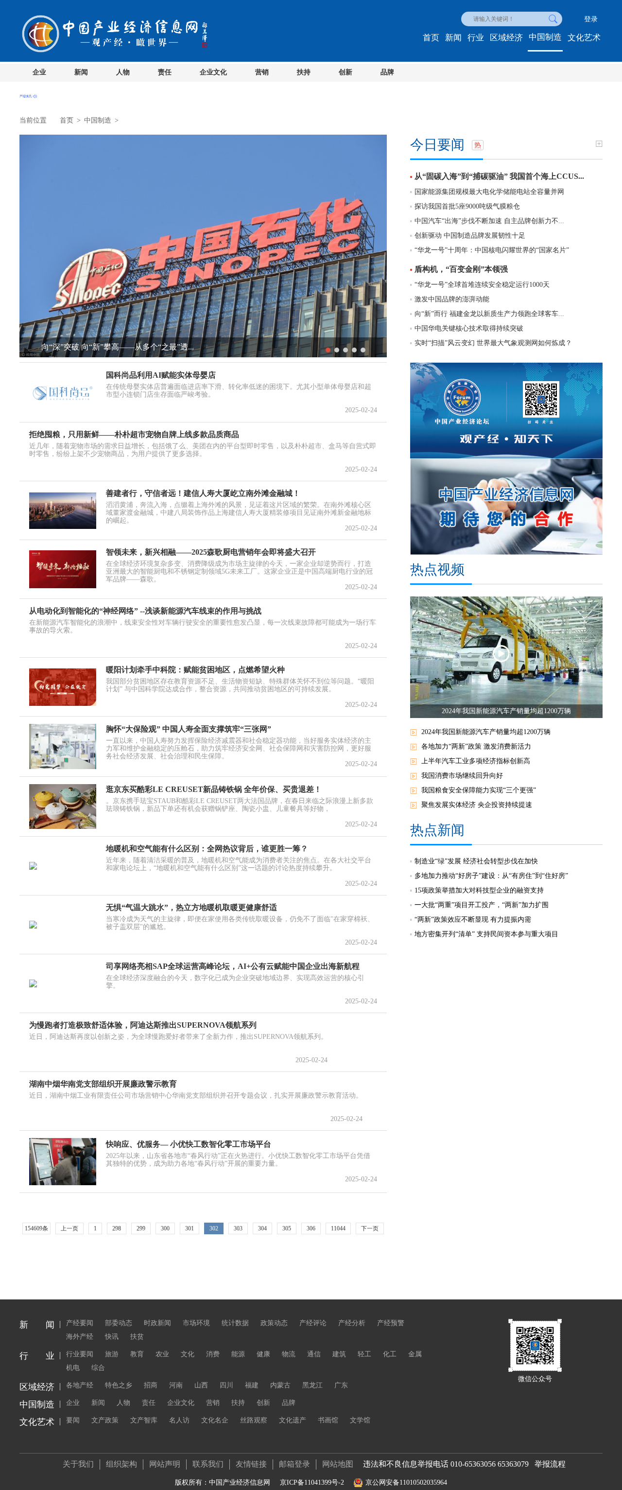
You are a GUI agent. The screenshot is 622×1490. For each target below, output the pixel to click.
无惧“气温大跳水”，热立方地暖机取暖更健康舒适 (191, 907)
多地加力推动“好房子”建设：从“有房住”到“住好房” (491, 875)
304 (262, 1228)
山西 (201, 1385)
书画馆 (328, 1420)
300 (165, 1228)
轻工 (364, 1354)
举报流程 (550, 1464)
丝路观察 (253, 1420)
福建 (252, 1385)
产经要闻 (79, 1323)
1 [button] (328, 350)
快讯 (112, 1336)
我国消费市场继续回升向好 (462, 775)
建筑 (339, 1354)
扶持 (304, 72)
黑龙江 (312, 1385)
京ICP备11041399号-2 (312, 1482)
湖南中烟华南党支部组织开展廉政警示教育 (103, 1084)
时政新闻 (157, 1323)
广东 (341, 1385)
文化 (187, 1354)
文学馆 (360, 1420)
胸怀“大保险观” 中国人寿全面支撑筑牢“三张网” (188, 729)
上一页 (69, 1228)
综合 (98, 1367)
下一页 (370, 1228)
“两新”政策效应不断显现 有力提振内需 (473, 919)
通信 (314, 1354)
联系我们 (208, 1464)
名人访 (179, 1420)
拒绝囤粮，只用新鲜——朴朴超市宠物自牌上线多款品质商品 (134, 434)
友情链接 (251, 1464)
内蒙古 (280, 1385)
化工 (390, 1354)
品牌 (387, 72)
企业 (39, 72)
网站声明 (164, 1464)
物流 (288, 1354)
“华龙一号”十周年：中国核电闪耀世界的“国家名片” (492, 250)
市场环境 (196, 1323)
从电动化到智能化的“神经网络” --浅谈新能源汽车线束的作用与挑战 (145, 611)
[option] (203, 246)
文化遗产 (292, 1420)
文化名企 (214, 1420)
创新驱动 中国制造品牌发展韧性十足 (470, 235)
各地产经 (79, 1385)
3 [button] (345, 350)
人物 (123, 72)
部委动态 (118, 1323)
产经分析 (351, 1323)
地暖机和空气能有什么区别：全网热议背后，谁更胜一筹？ (207, 848)
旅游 (112, 1354)
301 (189, 1228)
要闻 (73, 1420)
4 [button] (354, 350)
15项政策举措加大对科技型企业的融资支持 (479, 890)
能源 (238, 1354)
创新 (345, 72)
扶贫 (137, 1336)
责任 (165, 72)
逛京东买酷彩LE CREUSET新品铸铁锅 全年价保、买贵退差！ (214, 789)
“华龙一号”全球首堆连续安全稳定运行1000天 (482, 284)
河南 (176, 1385)
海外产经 (79, 1336)
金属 (415, 1354)
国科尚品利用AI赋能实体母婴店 (161, 375)
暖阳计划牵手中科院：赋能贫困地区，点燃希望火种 (195, 670)
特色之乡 (118, 1385)
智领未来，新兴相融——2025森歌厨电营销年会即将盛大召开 (211, 552)
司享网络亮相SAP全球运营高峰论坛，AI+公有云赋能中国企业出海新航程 (233, 966)
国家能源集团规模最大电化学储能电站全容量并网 (489, 191)
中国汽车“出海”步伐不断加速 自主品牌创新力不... (489, 221)
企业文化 (213, 72)
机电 (73, 1367)
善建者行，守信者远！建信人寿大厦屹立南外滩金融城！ (203, 493)
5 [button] (363, 350)
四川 (226, 1385)
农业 (162, 1354)
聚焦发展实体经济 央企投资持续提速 (476, 804)
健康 (263, 1354)
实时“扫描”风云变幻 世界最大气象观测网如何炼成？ (493, 343)
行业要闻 (79, 1354)
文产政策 (105, 1420)
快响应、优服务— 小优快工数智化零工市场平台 (188, 1144)
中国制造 (545, 37)
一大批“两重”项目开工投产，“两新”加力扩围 (482, 905)
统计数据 (235, 1323)
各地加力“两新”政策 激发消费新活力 (476, 746)
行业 (475, 37)
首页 (431, 37)
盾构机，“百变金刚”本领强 (461, 269)
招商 (150, 1385)
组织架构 (121, 1464)
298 (116, 1228)
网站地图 (337, 1464)
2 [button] (336, 350)
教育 (137, 1354)
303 (238, 1228)
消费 (213, 1354)
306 (311, 1228)
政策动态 (274, 1323)
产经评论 (313, 1323)
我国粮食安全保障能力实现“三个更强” (478, 790)
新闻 (453, 37)
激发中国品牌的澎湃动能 (452, 299)
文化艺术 (584, 37)
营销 (262, 72)
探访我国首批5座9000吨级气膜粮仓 (467, 206)
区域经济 (506, 37)
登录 (591, 19)
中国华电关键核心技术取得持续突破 (469, 328)
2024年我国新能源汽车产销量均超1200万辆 (486, 732)
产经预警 (390, 1323)
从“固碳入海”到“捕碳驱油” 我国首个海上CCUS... (499, 176)
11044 (338, 1228)
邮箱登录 (294, 1464)
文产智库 (143, 1420)
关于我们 (78, 1464)
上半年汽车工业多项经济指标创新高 (475, 761)
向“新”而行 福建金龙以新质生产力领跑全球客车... (489, 313)
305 (286, 1228)
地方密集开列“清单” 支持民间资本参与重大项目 (486, 934)
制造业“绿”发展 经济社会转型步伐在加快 (476, 861)
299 (141, 1228)
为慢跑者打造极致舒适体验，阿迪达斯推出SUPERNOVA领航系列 (143, 1025)
